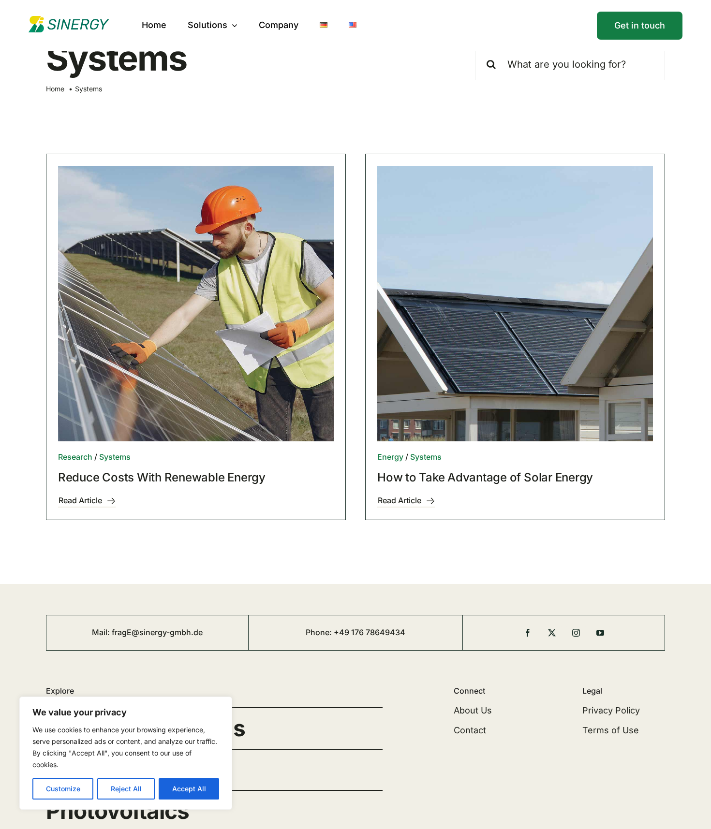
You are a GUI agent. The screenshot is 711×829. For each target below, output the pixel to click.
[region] (125, 753)
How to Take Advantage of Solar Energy (485, 477)
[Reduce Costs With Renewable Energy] (196, 303)
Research (75, 457)
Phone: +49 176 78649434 (355, 632)
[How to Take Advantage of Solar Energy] (515, 303)
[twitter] (552, 632)
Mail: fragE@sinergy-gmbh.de (147, 632)
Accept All (189, 789)
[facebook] (527, 632)
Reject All (126, 789)
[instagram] (576, 632)
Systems (115, 457)
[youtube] (600, 632)
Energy (390, 457)
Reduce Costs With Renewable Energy (162, 477)
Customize (63, 789)
